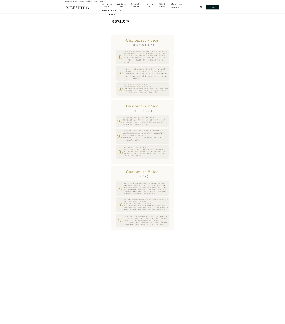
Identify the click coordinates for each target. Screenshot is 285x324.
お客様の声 (121, 5)
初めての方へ (107, 5)
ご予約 (212, 7)
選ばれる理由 (136, 5)
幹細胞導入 (174, 7)
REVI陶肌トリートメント (111, 10)
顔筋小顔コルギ (176, 4)
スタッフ (149, 5)
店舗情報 (161, 5)
